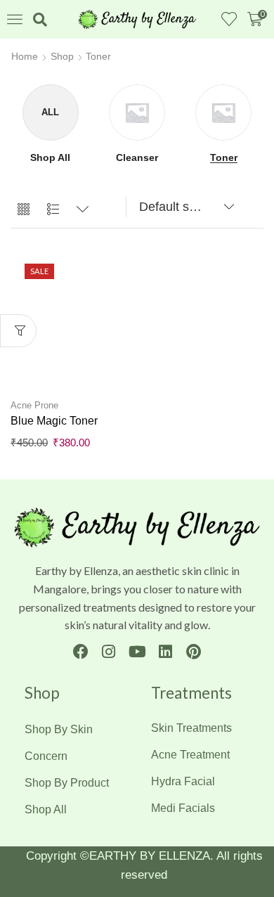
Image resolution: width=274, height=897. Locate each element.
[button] (14, 19)
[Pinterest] (193, 651)
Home (24, 56)
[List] (53, 210)
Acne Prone (34, 405)
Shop (62, 56)
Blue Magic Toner (54, 421)
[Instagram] (108, 651)
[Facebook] (80, 651)
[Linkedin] (165, 651)
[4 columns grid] (24, 210)
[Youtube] (136, 651)
